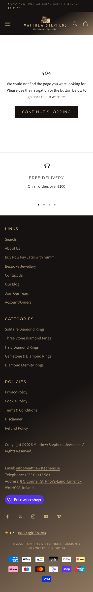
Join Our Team (17, 293)
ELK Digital (57, 548)
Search (10, 239)
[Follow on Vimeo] (59, 516)
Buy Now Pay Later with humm (30, 257)
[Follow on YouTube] (46, 516)
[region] (46, 179)
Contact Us (14, 275)
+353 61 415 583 (37, 474)
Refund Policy (16, 428)
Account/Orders (18, 302)
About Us (12, 248)
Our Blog (12, 284)
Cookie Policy (16, 401)
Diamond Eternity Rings (24, 365)
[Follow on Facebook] (7, 516)
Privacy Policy (16, 392)
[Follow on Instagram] (33, 516)
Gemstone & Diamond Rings (28, 356)
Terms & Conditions (21, 410)
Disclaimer (13, 419)
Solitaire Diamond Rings (25, 329)
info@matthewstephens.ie (38, 468)
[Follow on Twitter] (20, 516)
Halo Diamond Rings (22, 347)
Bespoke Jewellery (20, 266)
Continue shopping (46, 111)
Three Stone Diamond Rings (28, 338)
